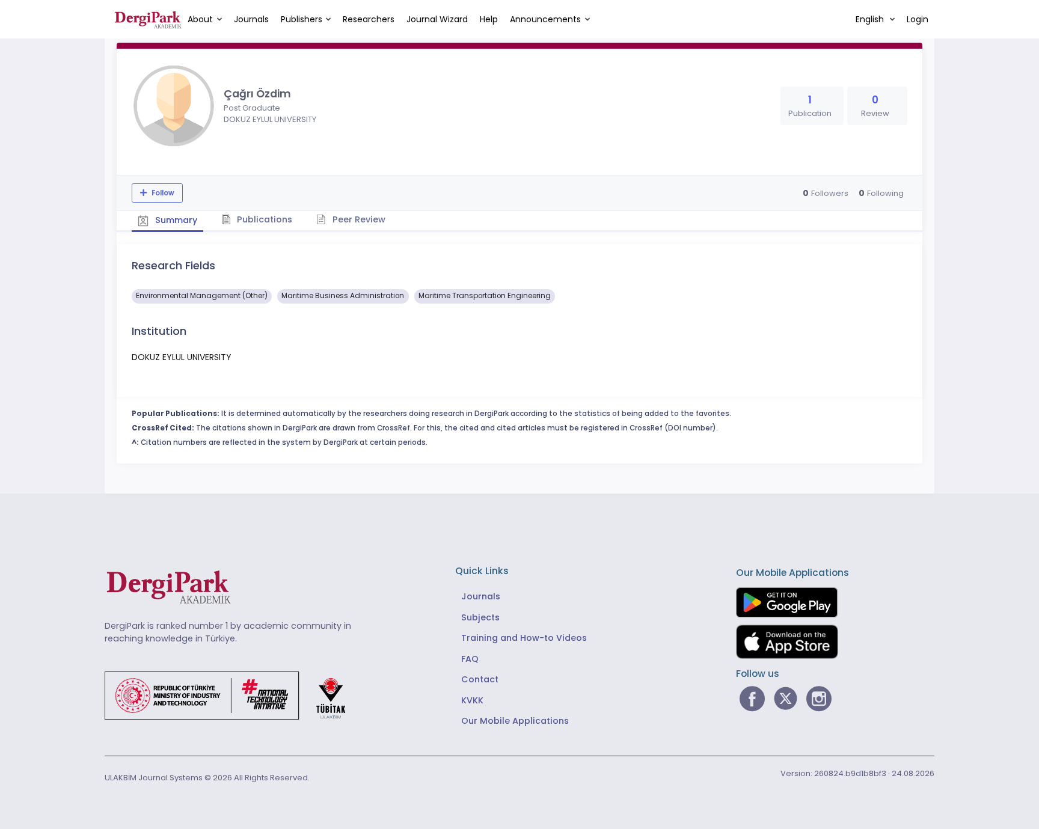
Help (489, 19)
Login (917, 19)
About (200, 19)
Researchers (368, 19)
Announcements (545, 19)
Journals (251, 19)
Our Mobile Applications (515, 721)
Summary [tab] (175, 220)
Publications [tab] (263, 219)
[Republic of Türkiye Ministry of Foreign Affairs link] (233, 695)
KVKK (472, 700)
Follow (162, 193)
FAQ (470, 659)
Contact (479, 679)
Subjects (480, 617)
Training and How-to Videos (524, 638)
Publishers (301, 19)
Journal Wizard (437, 19)
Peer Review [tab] (357, 219)
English (871, 19)
